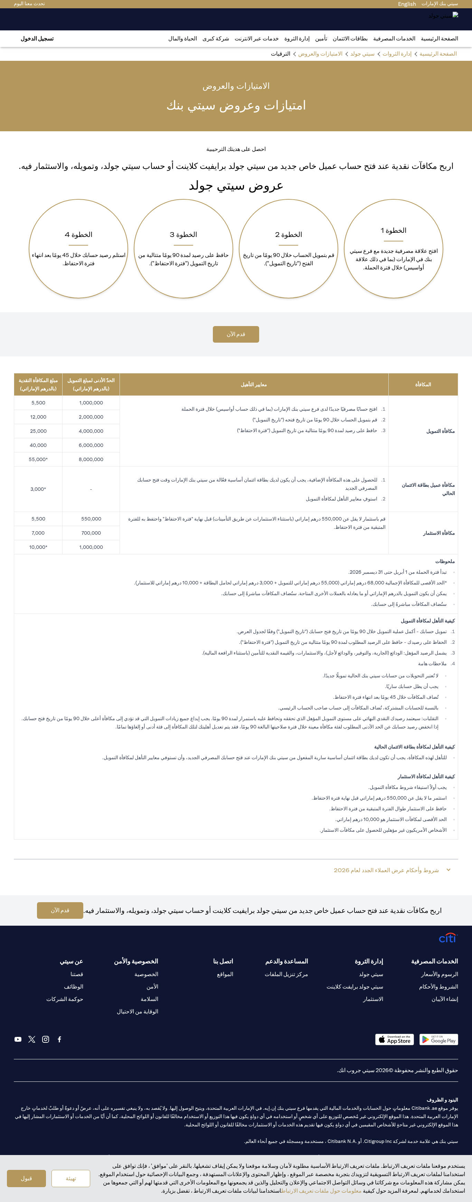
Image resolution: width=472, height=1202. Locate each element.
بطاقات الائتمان (350, 38)
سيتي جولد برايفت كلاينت (355, 986)
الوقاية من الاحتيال (137, 1011)
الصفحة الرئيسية (439, 38)
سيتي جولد (371, 974)
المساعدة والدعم (286, 961)
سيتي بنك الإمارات (440, 3)
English (407, 4)
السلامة (149, 999)
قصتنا (76, 974)
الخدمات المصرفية (394, 38)
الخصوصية (146, 974)
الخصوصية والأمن (136, 961)
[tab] (394, 38)
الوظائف (73, 986)
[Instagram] (45, 1039)
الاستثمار (373, 999)
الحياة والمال (182, 38)
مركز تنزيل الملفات (286, 974)
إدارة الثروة (297, 38)
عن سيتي (71, 961)
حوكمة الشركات (64, 999)
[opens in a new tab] (438, 1039)
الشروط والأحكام (438, 986)
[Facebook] (59, 1039)
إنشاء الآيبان (445, 999)
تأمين (321, 38)
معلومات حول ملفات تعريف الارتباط (321, 1190)
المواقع (225, 974)
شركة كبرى (215, 38)
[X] (32, 1039)
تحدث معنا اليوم (29, 3)
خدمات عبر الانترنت (257, 38)
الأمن (152, 986)
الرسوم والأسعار (439, 974)
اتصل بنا (223, 961)
